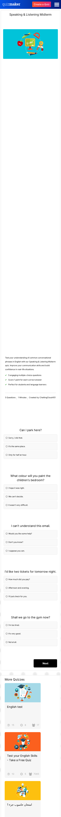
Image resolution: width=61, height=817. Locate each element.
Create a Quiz (41, 4)
